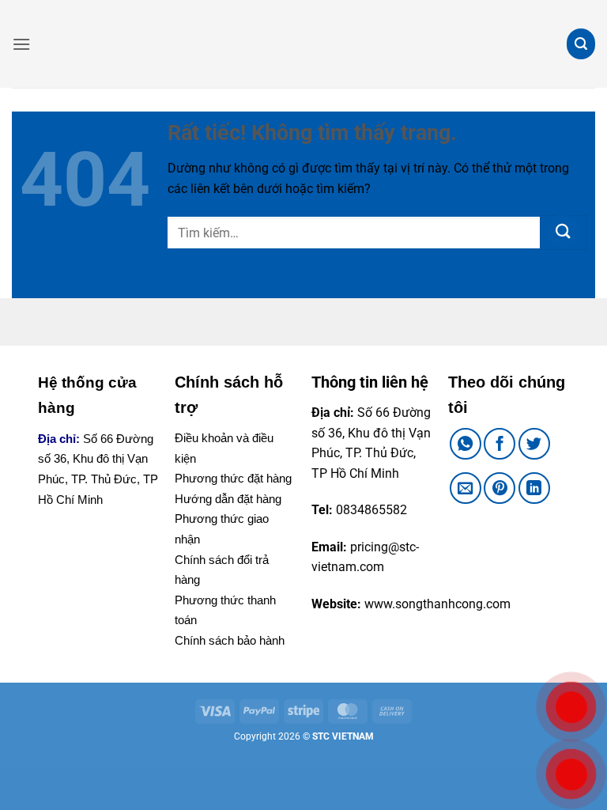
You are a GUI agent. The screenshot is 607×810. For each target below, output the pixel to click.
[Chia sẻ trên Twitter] (534, 444)
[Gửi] (563, 232)
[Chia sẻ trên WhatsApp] (465, 444)
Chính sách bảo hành (230, 640)
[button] (21, 44)
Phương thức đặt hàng (233, 478)
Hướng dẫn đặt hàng (228, 498)
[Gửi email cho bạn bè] (465, 488)
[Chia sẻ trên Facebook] (499, 444)
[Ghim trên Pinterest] (499, 488)
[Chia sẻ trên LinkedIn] (534, 488)
